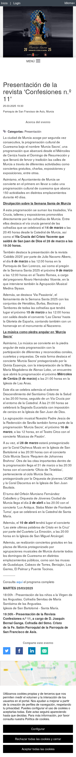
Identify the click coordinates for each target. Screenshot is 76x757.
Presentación (33, 131)
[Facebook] (19, 650)
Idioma (68, 3)
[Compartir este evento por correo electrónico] (44, 650)
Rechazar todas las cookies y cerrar (38, 739)
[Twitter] (6, 650)
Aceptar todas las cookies (38, 749)
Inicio (4, 3)
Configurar (38, 729)
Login (16, 3)
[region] (38, 721)
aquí (19, 581)
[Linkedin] (31, 650)
